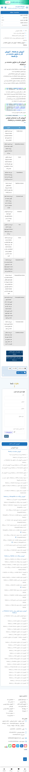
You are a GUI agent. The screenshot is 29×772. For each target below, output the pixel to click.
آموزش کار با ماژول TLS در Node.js (17, 672)
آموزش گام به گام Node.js (18, 36)
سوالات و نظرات (20, 372)
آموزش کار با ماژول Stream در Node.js (16, 664)
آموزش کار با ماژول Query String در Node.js (15, 659)
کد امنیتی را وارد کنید (18, 429)
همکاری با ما (10, 700)
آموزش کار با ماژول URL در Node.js (17, 675)
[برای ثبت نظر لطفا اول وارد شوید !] (18, 769)
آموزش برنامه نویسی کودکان (8, 705)
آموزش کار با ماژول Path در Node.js (17, 656)
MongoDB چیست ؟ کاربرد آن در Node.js (16, 500)
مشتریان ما (10, 715)
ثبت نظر (6, 436)
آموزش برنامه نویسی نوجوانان (8, 710)
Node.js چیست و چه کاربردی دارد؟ (17, 455)
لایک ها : (24, 25)
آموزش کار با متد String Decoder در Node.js (15, 667)
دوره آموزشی (14, 448)
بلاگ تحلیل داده (22, 706)
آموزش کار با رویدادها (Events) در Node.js (15, 483)
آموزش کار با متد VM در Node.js (18, 680)
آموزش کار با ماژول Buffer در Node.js (17, 624)
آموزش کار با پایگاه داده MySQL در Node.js (15, 559)
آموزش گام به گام (14, 444)
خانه (26, 31)
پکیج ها (24, 711)
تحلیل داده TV (9, 713)
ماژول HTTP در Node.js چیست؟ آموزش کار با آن (14, 465)
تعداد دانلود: (23, 15)
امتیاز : (24, 18)
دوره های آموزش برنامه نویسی (22, 701)
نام (23, 395)
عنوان (22, 408)
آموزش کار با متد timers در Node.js (17, 670)
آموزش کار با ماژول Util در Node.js (17, 678)
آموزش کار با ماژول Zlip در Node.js (17, 683)
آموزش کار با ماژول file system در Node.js (15, 642)
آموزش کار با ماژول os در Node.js (18, 653)
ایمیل (22, 402)
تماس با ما (10, 702)
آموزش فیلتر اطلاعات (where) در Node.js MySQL (14, 577)
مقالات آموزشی (19, 31)
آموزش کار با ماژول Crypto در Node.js (17, 629)
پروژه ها (24, 709)
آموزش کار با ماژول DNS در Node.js (17, 634)
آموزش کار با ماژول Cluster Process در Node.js (14, 626)
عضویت (7, 2)
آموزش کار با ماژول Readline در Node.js (16, 661)
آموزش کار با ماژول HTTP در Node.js (17, 645)
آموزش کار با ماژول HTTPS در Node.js (17, 648)
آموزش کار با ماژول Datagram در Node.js (16, 632)
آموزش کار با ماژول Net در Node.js (17, 650)
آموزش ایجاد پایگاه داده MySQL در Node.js (15, 562)
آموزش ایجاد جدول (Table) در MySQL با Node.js (14, 565)
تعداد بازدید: (23, 20)
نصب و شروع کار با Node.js (19, 457)
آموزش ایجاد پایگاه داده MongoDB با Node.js (15, 502)
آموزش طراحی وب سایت (19, 33)
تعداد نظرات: (23, 23)
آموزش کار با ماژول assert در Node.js (17, 621)
